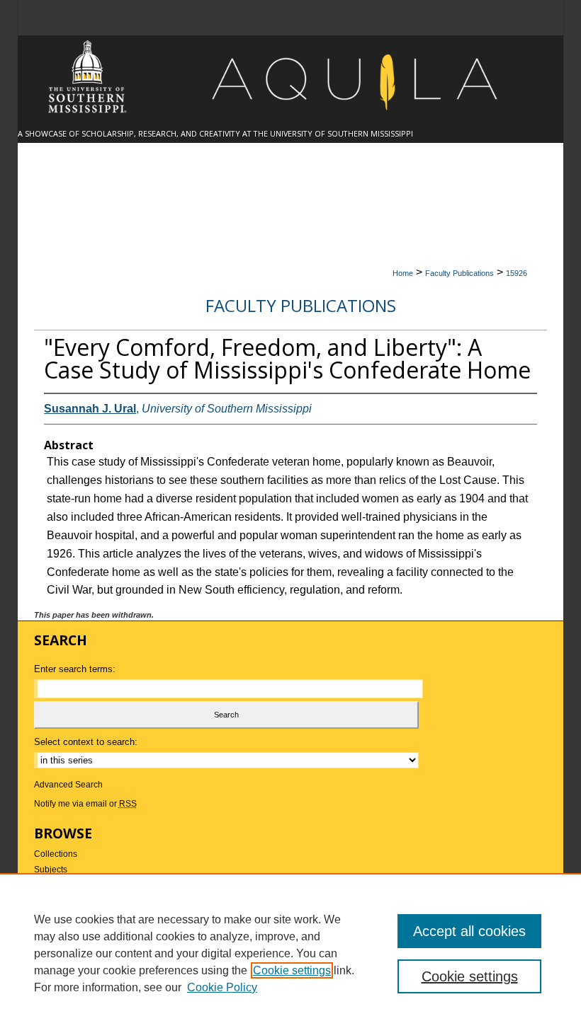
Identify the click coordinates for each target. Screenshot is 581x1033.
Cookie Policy (222, 987)
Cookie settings (292, 970)
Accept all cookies (469, 931)
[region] (290, 953)
